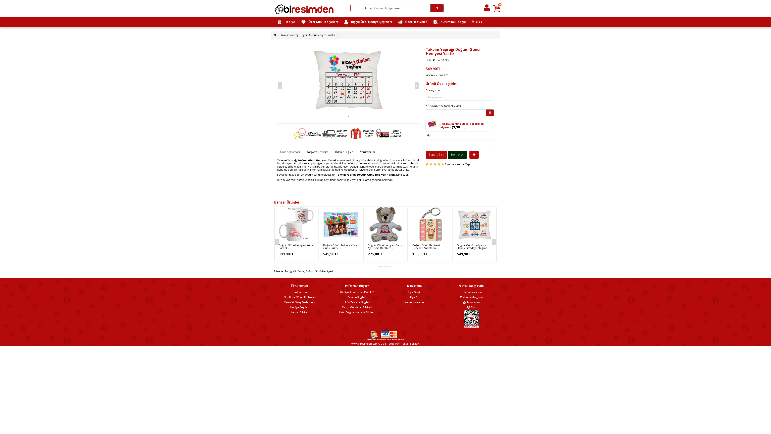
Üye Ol (414, 297)
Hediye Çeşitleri (299, 307)
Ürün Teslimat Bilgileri (357, 302)
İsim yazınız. (435, 90)
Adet (428, 135)
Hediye (288, 22)
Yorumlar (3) (367, 152)
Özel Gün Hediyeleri (322, 22)
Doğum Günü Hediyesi (319, 271)
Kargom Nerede (414, 302)
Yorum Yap (463, 164)
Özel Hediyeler (415, 22)
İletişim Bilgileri (300, 312)
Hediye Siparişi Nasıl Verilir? (357, 292)
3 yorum (450, 164)
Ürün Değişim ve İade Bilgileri (356, 312)
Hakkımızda (300, 292)
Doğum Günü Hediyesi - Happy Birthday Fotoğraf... (473, 246)
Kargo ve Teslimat (317, 152)
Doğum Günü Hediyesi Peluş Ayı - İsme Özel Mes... (385, 246)
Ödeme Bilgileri (344, 152)
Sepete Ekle (436, 155)
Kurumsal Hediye (452, 22)
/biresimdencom (472, 292)
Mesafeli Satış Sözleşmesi (299, 302)
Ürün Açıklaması (290, 152)
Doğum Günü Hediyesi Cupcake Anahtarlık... (426, 246)
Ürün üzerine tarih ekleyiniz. (445, 106)
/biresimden (473, 302)
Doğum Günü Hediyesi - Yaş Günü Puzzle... (340, 246)
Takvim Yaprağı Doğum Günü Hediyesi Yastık (308, 35)
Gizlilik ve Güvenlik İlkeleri (300, 297)
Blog (478, 21)
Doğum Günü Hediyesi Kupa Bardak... (296, 246)
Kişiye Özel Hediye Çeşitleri (370, 22)
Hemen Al (457, 155)
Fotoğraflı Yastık (294, 271)
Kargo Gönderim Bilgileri (357, 307)
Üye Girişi (414, 292)
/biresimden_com (472, 297)
